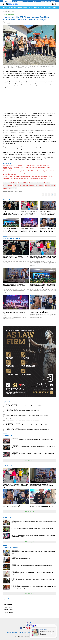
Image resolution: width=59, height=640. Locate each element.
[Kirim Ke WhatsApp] (55, 194)
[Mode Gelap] (53, 4)
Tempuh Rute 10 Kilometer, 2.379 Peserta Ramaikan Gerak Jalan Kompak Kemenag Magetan (33, 454)
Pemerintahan (11, 14)
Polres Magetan (8, 607)
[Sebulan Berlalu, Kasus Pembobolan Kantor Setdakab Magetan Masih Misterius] (6, 567)
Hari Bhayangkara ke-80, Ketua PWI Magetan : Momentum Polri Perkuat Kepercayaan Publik (42, 505)
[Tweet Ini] (46, 194)
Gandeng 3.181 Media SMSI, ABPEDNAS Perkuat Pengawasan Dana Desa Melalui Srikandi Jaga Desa (28, 176)
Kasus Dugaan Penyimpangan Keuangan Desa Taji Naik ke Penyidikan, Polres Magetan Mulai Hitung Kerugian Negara (34, 587)
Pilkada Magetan (8, 612)
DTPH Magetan (17, 185)
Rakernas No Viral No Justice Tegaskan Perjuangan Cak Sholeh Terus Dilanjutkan (32, 439)
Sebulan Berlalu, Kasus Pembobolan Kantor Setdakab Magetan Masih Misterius (32, 565)
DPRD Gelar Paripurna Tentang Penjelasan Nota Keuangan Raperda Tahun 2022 (26, 425)
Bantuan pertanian (34, 183)
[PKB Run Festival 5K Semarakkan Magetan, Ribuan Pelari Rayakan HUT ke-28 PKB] (6, 529)
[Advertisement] (29, 100)
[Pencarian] (55, 4)
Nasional (5, 14)
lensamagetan (9, 22)
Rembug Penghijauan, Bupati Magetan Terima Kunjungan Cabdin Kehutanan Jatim (27, 415)
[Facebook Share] (43, 194)
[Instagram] (27, 628)
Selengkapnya (29, 460)
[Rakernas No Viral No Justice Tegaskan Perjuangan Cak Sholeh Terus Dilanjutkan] (6, 440)
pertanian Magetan (50, 185)
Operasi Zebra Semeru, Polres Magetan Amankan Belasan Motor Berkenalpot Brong (27, 429)
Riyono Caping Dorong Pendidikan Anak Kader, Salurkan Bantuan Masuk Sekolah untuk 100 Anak (34, 522)
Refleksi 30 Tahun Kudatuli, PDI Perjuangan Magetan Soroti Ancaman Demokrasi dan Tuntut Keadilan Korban (33, 536)
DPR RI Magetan (7, 185)
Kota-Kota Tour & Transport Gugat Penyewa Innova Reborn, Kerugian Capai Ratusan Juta (33, 552)
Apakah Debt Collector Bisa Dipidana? (21, 558)
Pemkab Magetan (8, 609)
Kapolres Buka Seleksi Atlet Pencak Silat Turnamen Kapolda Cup (22, 420)
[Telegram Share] (52, 194)
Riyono (5, 188)
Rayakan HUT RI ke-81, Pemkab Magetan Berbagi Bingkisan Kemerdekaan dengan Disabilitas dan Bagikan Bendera (28, 168)
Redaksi (30, 632)
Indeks (9, 632)
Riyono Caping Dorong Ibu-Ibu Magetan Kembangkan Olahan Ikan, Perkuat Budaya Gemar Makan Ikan (29, 171)
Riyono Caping (12, 188)
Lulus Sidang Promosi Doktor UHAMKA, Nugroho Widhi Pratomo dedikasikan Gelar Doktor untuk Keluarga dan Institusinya (27, 173)
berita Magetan (45, 183)
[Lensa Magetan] (12, 4)
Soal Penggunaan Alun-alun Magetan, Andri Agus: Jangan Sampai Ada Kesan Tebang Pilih (26, 165)
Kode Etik (14, 632)
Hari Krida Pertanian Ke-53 (30, 185)
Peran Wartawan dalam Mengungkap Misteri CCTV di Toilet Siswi (22, 410)
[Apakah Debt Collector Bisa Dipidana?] (6, 560)
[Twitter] (24, 628)
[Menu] (4, 4)
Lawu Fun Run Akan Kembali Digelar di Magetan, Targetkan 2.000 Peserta (25, 406)
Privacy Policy (22, 632)
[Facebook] (21, 628)
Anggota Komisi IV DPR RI (9, 183)
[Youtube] (30, 628)
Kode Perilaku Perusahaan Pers (30, 634)
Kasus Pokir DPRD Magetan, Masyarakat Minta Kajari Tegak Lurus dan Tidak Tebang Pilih (33, 580)
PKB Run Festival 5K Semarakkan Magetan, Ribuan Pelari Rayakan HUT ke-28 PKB (32, 528)
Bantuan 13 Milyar (22, 183)
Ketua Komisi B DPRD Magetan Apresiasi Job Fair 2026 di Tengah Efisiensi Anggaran (24, 178)
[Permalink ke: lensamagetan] (4, 22)
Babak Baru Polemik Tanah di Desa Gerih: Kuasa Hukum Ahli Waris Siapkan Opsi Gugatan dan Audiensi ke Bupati (32, 573)
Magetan (14, 22)
